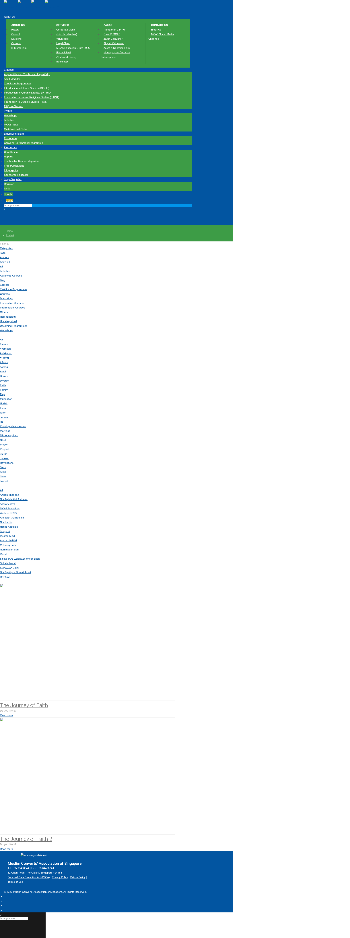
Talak (3, 476)
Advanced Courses (11, 275)
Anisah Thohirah (9, 494)
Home (9, 230)
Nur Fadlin (6, 522)
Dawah (4, 376)
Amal (3, 371)
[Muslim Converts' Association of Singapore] (31, 7)
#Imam (4, 344)
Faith (3, 385)
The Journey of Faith (24, 705)
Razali (3, 554)
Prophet (4, 449)
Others (4, 312)
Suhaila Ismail (8, 563)
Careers (4, 284)
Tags (2, 252)
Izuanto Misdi (7, 535)
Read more (6, 715)
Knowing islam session (13, 426)
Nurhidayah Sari (9, 549)
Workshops (6, 330)
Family (4, 389)
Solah (3, 471)
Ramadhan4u (8, 316)
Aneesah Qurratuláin (12, 517)
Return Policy (77, 877)
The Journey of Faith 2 (26, 839)
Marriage (5, 430)
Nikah (3, 440)
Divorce (4, 380)
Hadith (3, 403)
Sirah (3, 467)
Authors (4, 257)
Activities (5, 271)
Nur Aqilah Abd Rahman (14, 499)
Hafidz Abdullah (9, 526)
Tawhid (10, 235)
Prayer (4, 444)
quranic (4, 458)
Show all (5, 261)
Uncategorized (8, 321)
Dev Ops (5, 576)
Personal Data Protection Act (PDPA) (29, 877)
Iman (3, 408)
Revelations (6, 462)
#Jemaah (5, 348)
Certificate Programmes (13, 289)
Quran (3, 453)
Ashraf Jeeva (7, 503)
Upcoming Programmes (13, 325)
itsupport (5, 531)
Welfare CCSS (8, 513)
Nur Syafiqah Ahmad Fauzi (15, 572)
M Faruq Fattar (9, 545)
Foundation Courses (12, 303)
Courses (5, 293)
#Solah (4, 362)
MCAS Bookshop (10, 508)
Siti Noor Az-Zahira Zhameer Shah (20, 558)
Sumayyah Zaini (9, 567)
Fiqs (2, 394)
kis (1, 421)
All (1, 266)
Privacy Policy (60, 877)
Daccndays (6, 298)
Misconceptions (9, 435)
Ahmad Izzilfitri (8, 540)
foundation (6, 398)
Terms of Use (15, 881)
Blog (2, 280)
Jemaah (4, 417)
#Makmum (6, 353)
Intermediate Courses (12, 307)
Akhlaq (4, 366)
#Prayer (4, 357)
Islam (3, 412)
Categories (6, 248)
